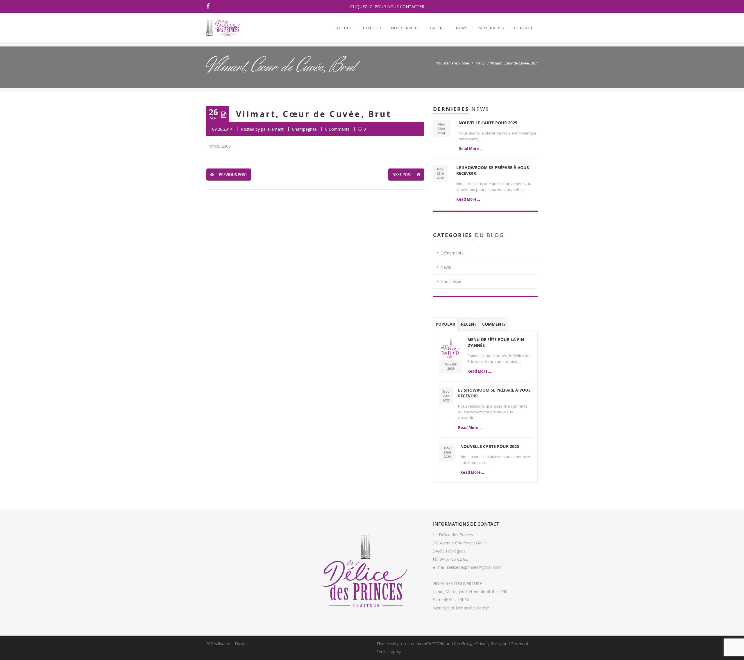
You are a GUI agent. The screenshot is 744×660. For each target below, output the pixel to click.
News (445, 267)
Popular (445, 324)
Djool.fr (242, 643)
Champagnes (304, 129)
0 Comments (337, 129)
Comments (494, 324)
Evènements (452, 253)
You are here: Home (452, 63)
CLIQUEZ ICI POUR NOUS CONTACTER (387, 6)
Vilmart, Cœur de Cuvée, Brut (313, 114)
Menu (480, 63)
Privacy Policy (489, 643)
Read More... (470, 148)
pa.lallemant (272, 129)
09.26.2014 (222, 129)
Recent (468, 324)
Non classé (450, 281)
